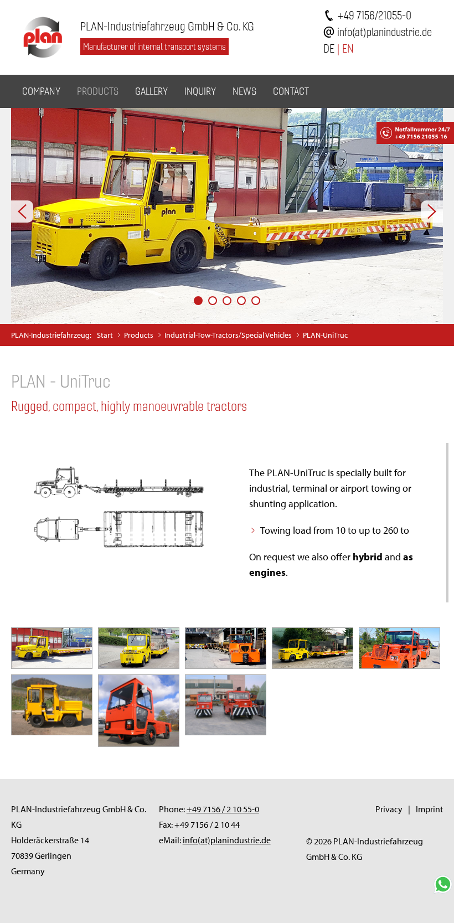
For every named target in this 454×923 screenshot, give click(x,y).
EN (348, 48)
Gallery (151, 91)
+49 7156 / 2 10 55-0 (223, 808)
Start (105, 335)
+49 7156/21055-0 (374, 15)
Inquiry (200, 91)
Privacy (389, 808)
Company (41, 91)
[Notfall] (384, 130)
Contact (291, 91)
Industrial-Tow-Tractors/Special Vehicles (228, 335)
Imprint (429, 808)
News (244, 91)
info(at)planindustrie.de (384, 32)
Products (97, 91)
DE (328, 48)
